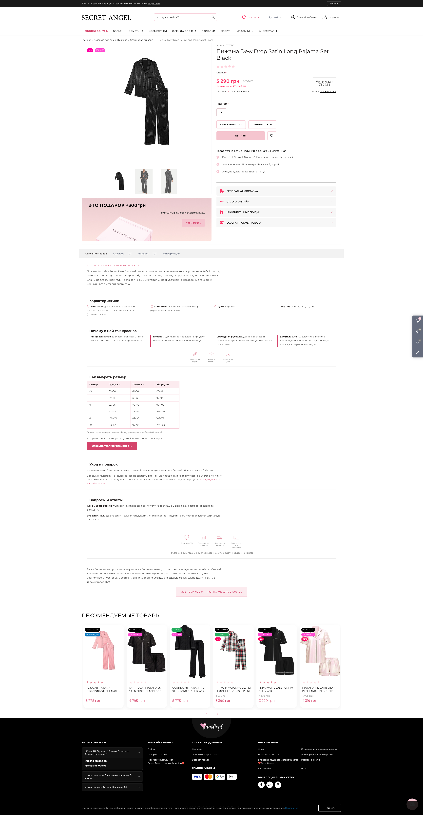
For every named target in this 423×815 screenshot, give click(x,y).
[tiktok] (269, 785)
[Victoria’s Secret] (324, 83)
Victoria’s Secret (328, 91)
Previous (207, 714)
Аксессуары (268, 31)
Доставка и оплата (268, 754)
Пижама (122, 39)
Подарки (208, 31)
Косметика (135, 31)
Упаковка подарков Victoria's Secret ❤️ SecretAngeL (278, 761)
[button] (330, 17)
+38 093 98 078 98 (95, 765)
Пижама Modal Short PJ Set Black (276, 689)
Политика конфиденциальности (319, 749)
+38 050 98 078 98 (96, 761)
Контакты (197, 749)
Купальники (244, 31)
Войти (151, 749)
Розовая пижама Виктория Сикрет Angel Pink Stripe (102, 689)
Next (217, 714)
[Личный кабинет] (417, 352)
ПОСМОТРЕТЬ (193, 223)
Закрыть (334, 3)
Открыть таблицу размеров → (112, 445)
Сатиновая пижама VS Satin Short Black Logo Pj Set (145, 689)
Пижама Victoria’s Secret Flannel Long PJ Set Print (233, 689)
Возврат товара (201, 759)
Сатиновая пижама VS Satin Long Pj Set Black (188, 689)
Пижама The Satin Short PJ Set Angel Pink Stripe (319, 689)
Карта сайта (264, 768)
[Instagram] (278, 785)
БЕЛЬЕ (117, 31)
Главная (86, 39)
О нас (261, 749)
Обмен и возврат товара (205, 754)
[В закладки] (271, 135)
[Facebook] (261, 785)
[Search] (213, 17)
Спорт (225, 31)
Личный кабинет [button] (307, 17)
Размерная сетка (310, 759)
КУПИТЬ (240, 135)
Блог (303, 768)
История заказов (157, 754)
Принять (330, 807)
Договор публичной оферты (317, 754)
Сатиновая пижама (141, 39)
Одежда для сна (184, 31)
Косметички (158, 31)
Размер (222, 103)
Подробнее (154, 3)
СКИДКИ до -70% (96, 31)
